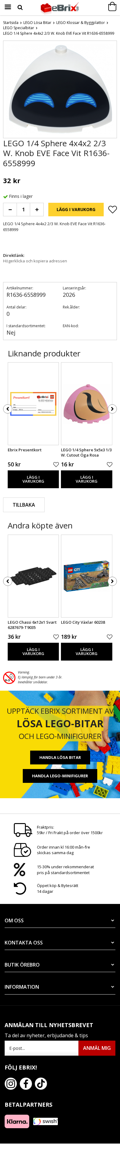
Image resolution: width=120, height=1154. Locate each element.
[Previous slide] (8, 90)
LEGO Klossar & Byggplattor (80, 22)
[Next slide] (112, 90)
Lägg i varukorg (76, 209)
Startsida (10, 22)
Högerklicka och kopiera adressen (35, 261)
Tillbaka (24, 504)
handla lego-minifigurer (60, 776)
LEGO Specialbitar (18, 27)
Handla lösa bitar (60, 757)
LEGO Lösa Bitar (37, 22)
